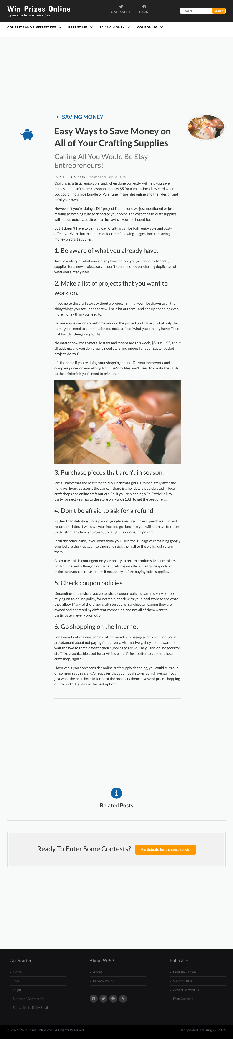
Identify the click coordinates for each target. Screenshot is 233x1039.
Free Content (183, 999)
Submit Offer (182, 981)
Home (17, 972)
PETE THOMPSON (72, 177)
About (97, 972)
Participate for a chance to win (165, 849)
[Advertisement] (116, 75)
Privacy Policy (103, 981)
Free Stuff (77, 27)
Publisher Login (184, 972)
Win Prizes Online (39, 11)
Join (16, 981)
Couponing (147, 27)
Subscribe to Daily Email (31, 1008)
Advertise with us (186, 990)
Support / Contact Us (28, 999)
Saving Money (112, 27)
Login (17, 990)
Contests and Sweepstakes (31, 27)
